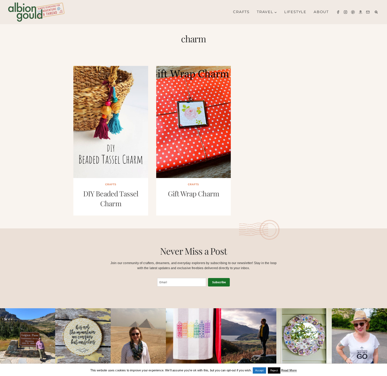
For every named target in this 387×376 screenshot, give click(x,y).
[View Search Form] (376, 12)
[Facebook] (338, 12)
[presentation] (110, 122)
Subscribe (219, 282)
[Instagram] (345, 12)
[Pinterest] (353, 12)
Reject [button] (274, 370)
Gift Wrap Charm (193, 193)
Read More (289, 370)
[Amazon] (360, 12)
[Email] (367, 12)
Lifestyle (295, 12)
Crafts (241, 12)
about (321, 12)
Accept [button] (259, 370)
